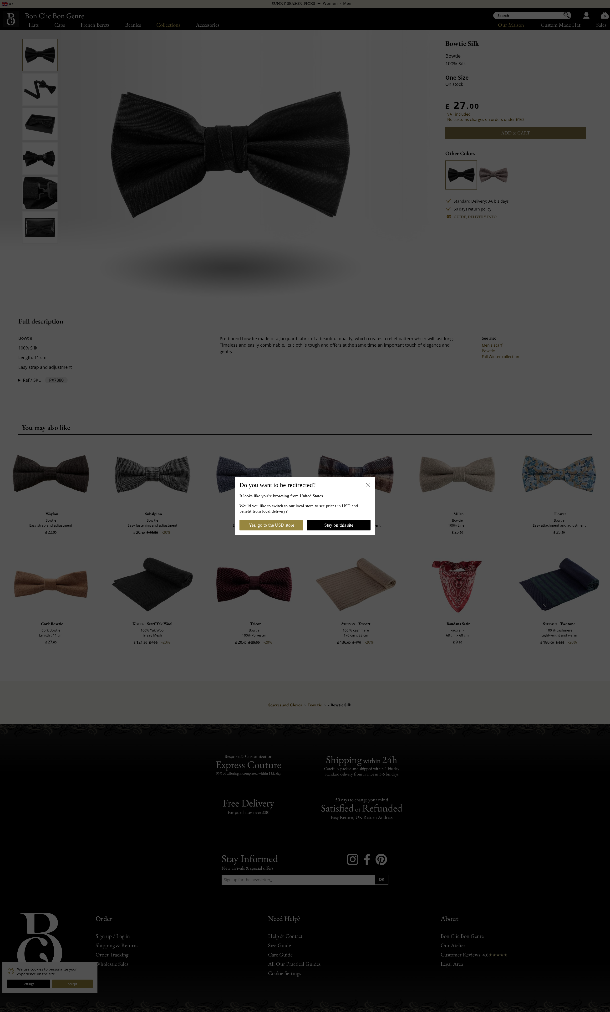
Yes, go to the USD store (271, 525)
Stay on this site (338, 525)
